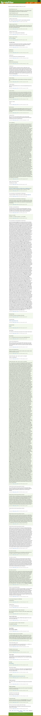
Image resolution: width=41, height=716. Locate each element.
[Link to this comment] (9, 16)
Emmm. (10, 326)
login (15, 710)
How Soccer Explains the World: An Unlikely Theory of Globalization (19, 188)
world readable (21, 711)
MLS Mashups (11, 663)
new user (17, 710)
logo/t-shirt (29, 194)
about (13, 710)
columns (36, 2)
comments (31, 2)
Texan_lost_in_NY (15, 16)
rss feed (24, 710)
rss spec (27, 710)
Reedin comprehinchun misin (13, 320)
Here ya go (10, 38)
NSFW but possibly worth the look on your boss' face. (17, 676)
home (27, 2)
